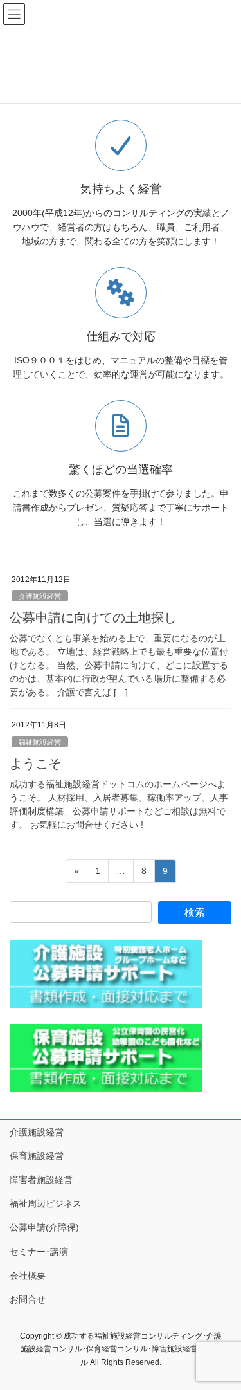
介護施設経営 (40, 596)
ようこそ (35, 763)
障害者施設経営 (41, 1180)
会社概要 (28, 1275)
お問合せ (28, 1299)
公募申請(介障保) (44, 1227)
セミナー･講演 (39, 1252)
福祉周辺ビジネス (46, 1203)
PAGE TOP (223, 1336)
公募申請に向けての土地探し (93, 617)
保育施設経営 (37, 1156)
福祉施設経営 (40, 742)
